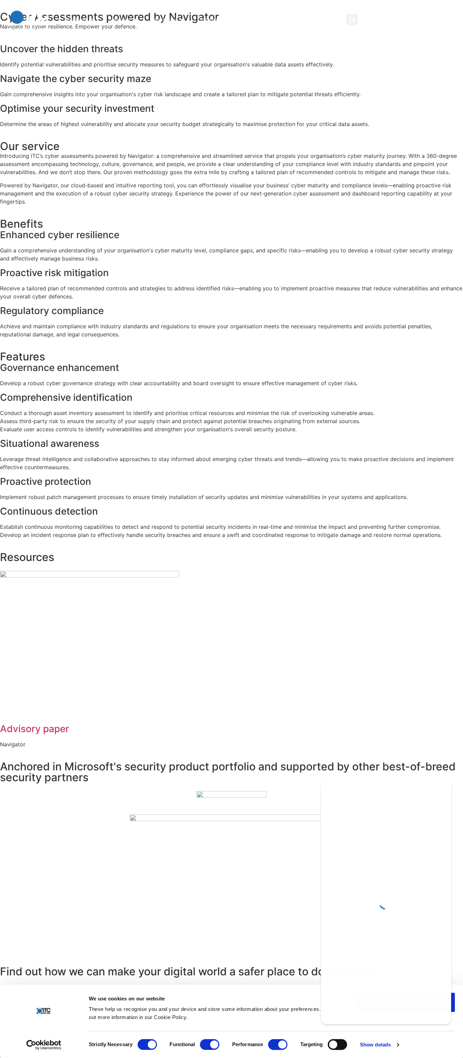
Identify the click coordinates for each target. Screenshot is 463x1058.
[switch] (209, 1044)
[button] (352, 19)
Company (209, 19)
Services (119, 19)
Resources (163, 19)
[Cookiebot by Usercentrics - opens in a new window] (44, 1045)
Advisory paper (34, 728)
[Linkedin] (391, 19)
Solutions (76, 19)
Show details (375, 1044)
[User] (378, 19)
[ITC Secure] (386, 902)
